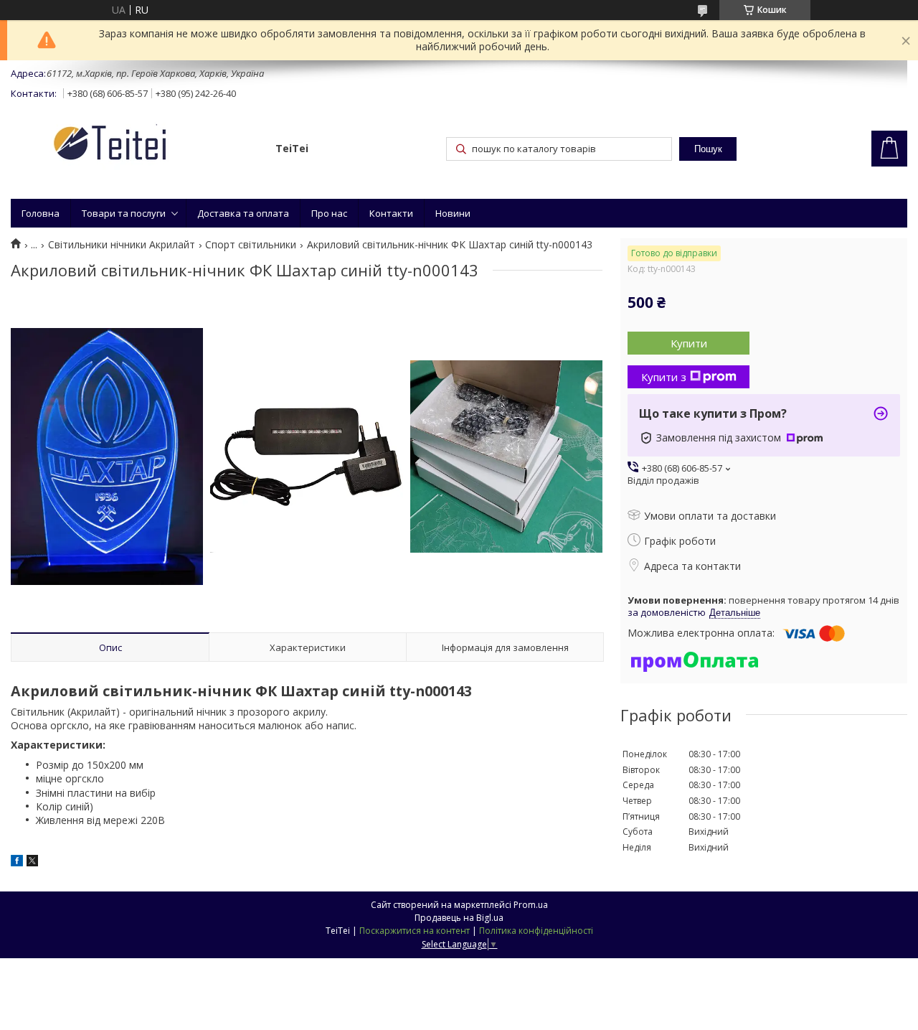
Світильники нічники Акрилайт (121, 244)
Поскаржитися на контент (414, 930)
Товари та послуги (124, 213)
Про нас (329, 213)
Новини (452, 213)
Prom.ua (531, 905)
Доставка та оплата (243, 213)
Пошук (708, 149)
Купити (689, 343)
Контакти (391, 213)
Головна (41, 213)
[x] (32, 862)
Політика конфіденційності (536, 930)
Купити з (663, 377)
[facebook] (17, 862)
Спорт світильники (250, 244)
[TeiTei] (136, 145)
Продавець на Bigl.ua (459, 918)
